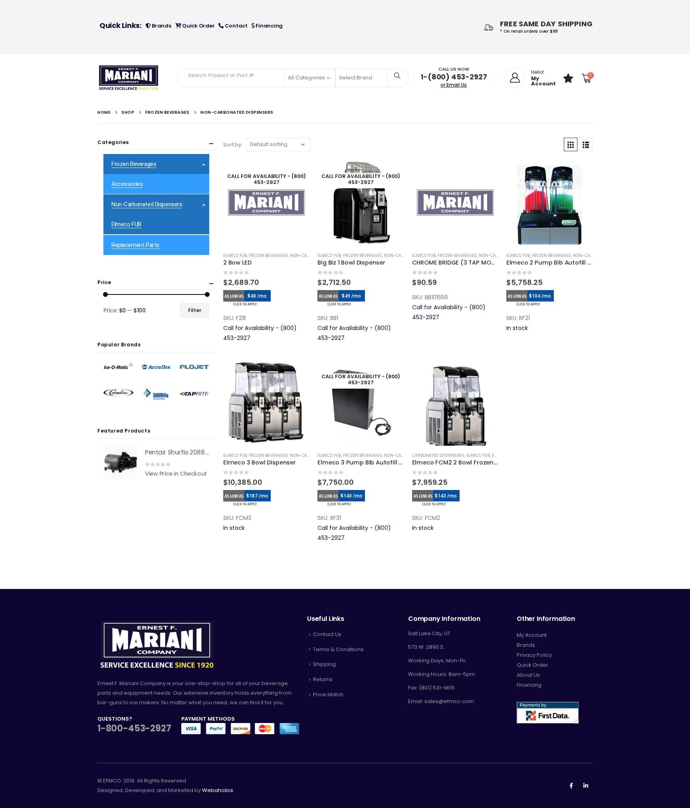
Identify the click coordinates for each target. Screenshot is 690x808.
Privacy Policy (534, 655)
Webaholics (217, 790)
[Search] (397, 75)
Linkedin (586, 786)
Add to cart (485, 172)
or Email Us (453, 84)
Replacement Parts (135, 245)
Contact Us (327, 634)
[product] (455, 202)
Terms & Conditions (338, 649)
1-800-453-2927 (134, 728)
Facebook (571, 786)
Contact (236, 26)
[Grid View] (570, 144)
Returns (323, 679)
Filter (194, 310)
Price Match (328, 694)
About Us (528, 675)
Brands (161, 26)
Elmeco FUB (235, 256)
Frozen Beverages (268, 256)
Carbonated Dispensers (438, 455)
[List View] (586, 144)
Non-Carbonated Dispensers (146, 204)
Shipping (324, 664)
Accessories (127, 184)
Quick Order (197, 26)
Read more (296, 172)
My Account (532, 635)
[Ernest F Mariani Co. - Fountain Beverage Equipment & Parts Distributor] (128, 77)
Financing (269, 26)
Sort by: (232, 144)
